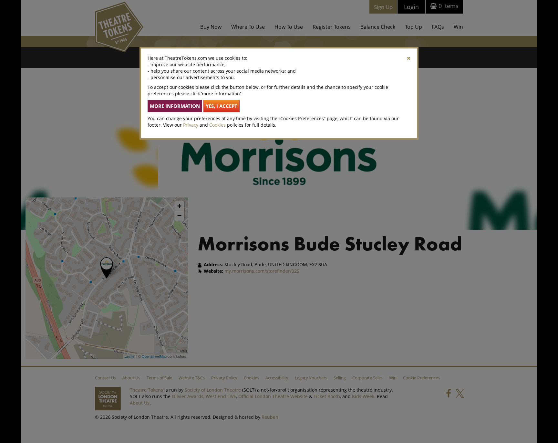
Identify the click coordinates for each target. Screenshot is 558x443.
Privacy (190, 125)
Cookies (217, 125)
